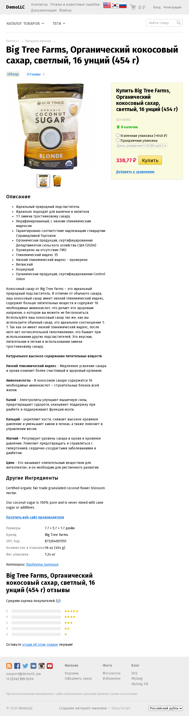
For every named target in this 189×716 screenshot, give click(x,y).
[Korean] (115, 8)
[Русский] (123, 8)
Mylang (137, 678)
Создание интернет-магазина (83, 708)
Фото (107, 665)
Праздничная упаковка (138, 141)
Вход (157, 7)
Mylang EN (139, 684)
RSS (134, 673)
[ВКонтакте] (33, 667)
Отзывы (34, 74)
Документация (44, 10)
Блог (135, 665)
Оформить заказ (78, 678)
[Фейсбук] (17, 667)
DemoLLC (15, 7)
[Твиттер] (25, 667)
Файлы (65, 10)
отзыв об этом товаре (40, 645)
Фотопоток (112, 673)
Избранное (112, 678)
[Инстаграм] (42, 667)
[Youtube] (50, 667)
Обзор (12, 74)
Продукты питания (38, 41)
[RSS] (9, 667)
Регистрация (172, 7)
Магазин (71, 665)
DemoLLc (12, 41)
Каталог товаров (23, 23)
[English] (107, 8)
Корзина (72, 673)
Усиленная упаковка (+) (143, 136)
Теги (56, 23)
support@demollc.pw (23, 674)
